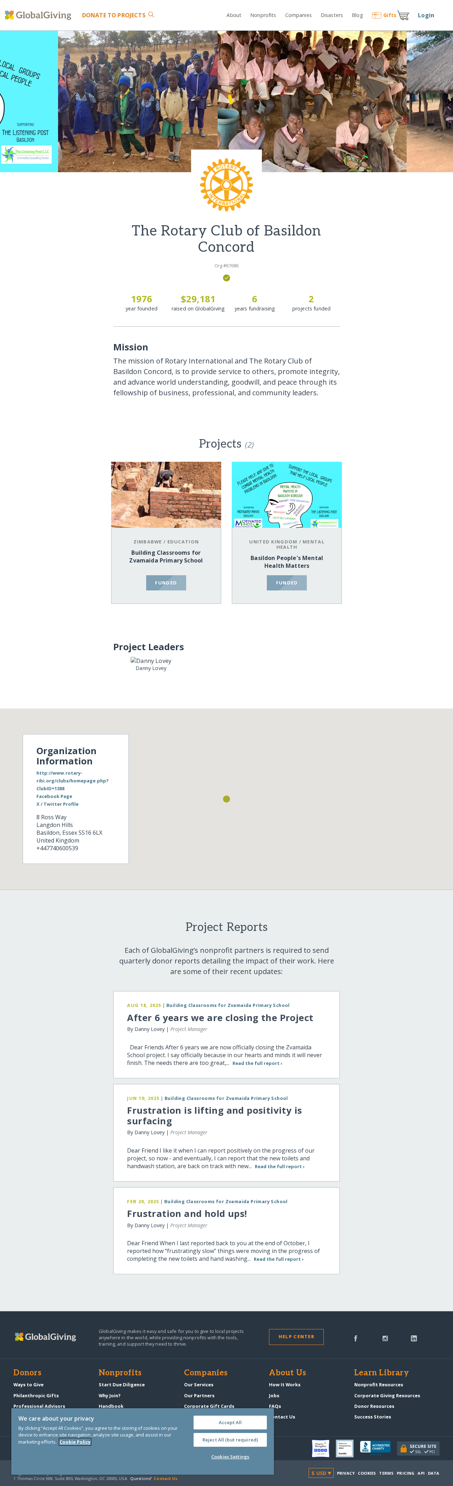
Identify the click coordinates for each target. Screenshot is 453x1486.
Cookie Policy (75, 1442)
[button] (226, 799)
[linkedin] (414, 1338)
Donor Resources (374, 1406)
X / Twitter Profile (57, 804)
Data (433, 1473)
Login (426, 15)
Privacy (346, 1473)
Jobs (274, 1395)
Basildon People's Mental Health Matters (287, 562)
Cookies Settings (230, 1456)
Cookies (367, 1473)
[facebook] (355, 1338)
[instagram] (385, 1338)
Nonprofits (263, 15)
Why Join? (110, 1395)
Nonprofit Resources (378, 1384)
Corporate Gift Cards (209, 1406)
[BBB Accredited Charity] (378, 1448)
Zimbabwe (147, 541)
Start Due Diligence (122, 1384)
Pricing (405, 1473)
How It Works (284, 1384)
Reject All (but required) (230, 1440)
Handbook (111, 1406)
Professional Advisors (39, 1406)
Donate (113, 15)
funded (166, 582)
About (233, 15)
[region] (142, 1441)
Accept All (230, 1422)
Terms (386, 1473)
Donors (27, 1373)
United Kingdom (273, 541)
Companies (298, 15)
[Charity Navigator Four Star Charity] (324, 1448)
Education (183, 541)
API (421, 1473)
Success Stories (372, 1417)
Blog (357, 15)
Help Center (296, 1336)
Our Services (198, 1384)
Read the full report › (257, 1063)
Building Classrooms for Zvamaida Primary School (166, 556)
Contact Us (282, 1417)
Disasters (332, 15)
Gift (389, 15)
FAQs (275, 1406)
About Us (287, 1373)
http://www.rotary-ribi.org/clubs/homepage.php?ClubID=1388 (72, 781)
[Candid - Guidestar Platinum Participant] (348, 1448)
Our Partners (199, 1395)
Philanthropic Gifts (36, 1395)
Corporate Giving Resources (387, 1395)
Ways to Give (28, 1384)
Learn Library (381, 1373)
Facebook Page (54, 796)
